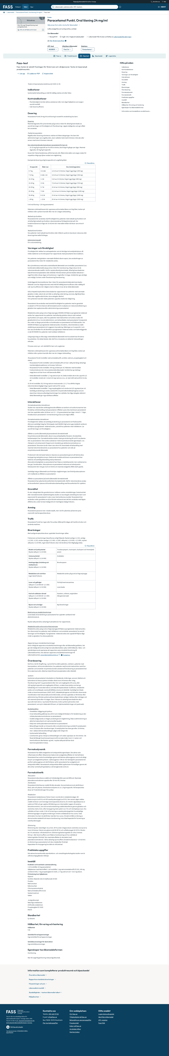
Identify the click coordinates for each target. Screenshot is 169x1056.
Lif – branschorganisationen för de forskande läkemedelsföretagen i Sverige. (20, 1022)
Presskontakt (74, 1023)
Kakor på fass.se (75, 1026)
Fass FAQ (101, 1023)
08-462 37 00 (54, 1014)
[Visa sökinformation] (120, 7)
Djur (31, 7)
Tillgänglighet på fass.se (78, 1017)
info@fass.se (52, 1017)
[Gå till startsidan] (8, 7)
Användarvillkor (75, 1029)
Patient (18, 7)
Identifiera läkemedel (105, 1017)
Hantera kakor (75, 1032)
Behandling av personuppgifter (80, 1020)
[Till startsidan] (4, 12)
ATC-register (103, 1020)
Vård (25, 7)
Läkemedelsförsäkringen (122, 37)
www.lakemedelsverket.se (49, 655)
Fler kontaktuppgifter (50, 1023)
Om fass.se (73, 1014)
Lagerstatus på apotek (106, 1014)
